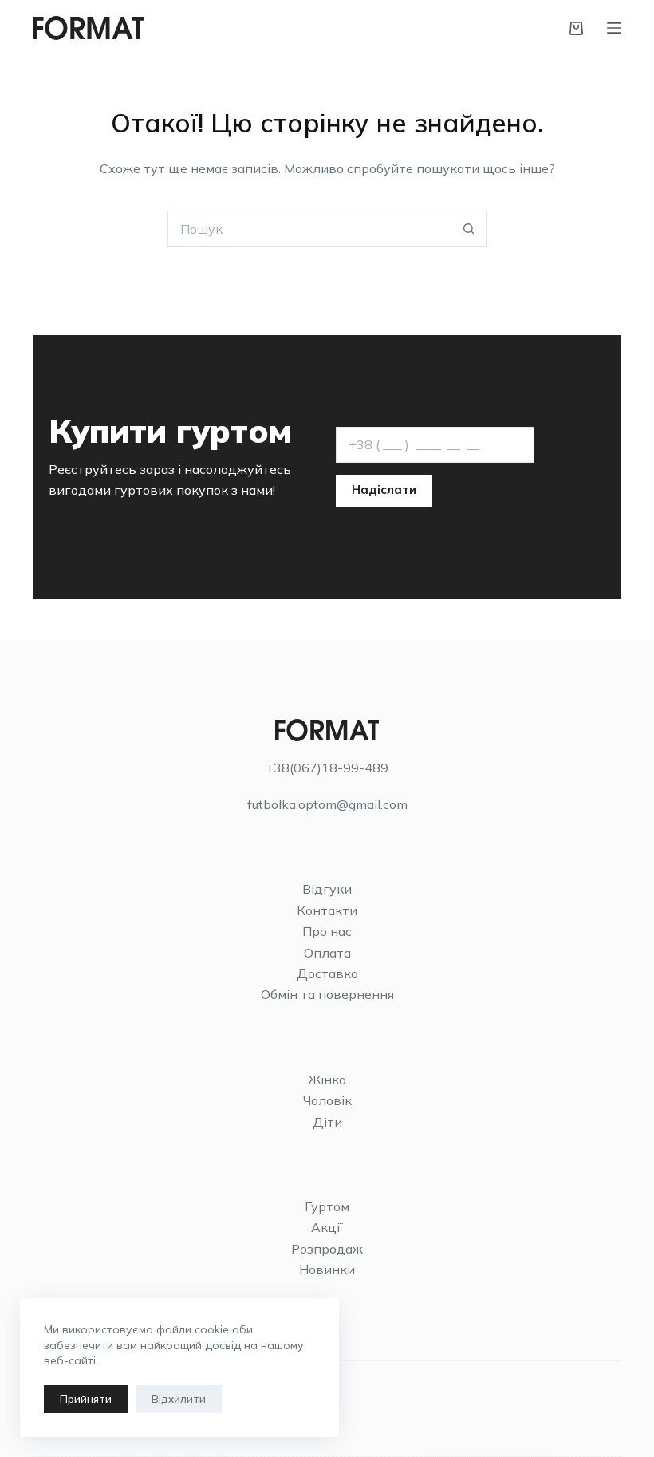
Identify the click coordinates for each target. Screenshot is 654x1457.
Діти (327, 1122)
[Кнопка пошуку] (469, 229)
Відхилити (179, 1398)
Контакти (327, 910)
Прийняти (86, 1398)
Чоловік (327, 1100)
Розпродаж (327, 1249)
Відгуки (327, 889)
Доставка (327, 973)
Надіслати (384, 489)
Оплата (327, 953)
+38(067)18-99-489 (327, 768)
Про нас (327, 931)
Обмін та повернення (327, 994)
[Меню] (614, 28)
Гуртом (327, 1206)
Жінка (327, 1080)
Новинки (327, 1269)
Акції (327, 1227)
